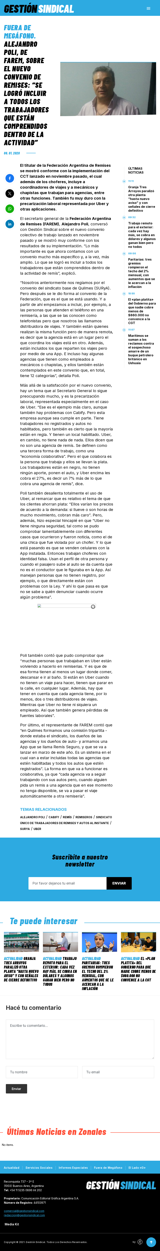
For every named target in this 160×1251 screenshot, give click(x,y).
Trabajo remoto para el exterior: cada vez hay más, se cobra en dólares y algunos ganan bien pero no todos (142, 235)
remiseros (84, 817)
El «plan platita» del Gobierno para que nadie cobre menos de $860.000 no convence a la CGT (142, 311)
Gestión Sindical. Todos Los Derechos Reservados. (56, 1242)
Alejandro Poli (32, 817)
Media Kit (12, 1224)
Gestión (39, 8)
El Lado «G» (137, 1167)
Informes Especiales (73, 1167)
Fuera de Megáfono (19, 31)
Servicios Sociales (39, 1167)
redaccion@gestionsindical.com (24, 1215)
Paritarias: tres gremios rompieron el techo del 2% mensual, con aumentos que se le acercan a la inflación (141, 273)
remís (67, 817)
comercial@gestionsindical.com (24, 1210)
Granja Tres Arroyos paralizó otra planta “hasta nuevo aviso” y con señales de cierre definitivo (141, 198)
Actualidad (13, 958)
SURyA (25, 829)
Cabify (54, 817)
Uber (37, 829)
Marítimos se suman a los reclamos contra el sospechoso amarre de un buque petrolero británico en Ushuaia (141, 349)
